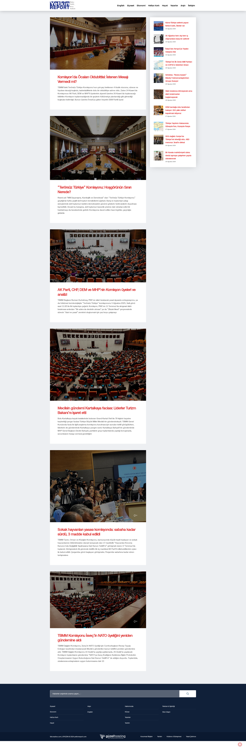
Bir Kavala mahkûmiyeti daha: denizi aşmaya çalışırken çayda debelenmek (178, 155)
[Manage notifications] (240, 744)
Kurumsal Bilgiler (147, 737)
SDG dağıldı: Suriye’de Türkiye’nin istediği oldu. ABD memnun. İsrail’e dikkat (177, 139)
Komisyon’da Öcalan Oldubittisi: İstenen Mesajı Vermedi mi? (93, 79)
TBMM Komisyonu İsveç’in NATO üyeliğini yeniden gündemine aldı (95, 638)
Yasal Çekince (191, 737)
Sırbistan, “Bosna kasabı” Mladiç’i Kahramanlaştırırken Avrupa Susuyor (177, 78)
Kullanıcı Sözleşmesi (174, 737)
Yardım (159, 737)
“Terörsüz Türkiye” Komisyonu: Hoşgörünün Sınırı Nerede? (94, 189)
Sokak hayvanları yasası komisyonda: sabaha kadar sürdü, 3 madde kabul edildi (96, 532)
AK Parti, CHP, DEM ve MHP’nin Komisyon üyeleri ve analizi (97, 292)
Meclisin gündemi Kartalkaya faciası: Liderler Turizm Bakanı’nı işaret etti (97, 410)
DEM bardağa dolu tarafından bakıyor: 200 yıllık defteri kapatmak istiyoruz (177, 110)
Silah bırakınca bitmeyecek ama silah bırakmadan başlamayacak (178, 94)
